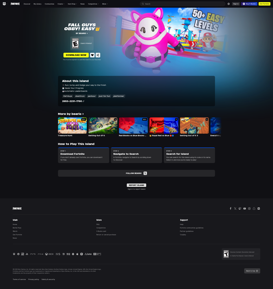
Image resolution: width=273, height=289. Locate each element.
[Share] (98, 55)
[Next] (216, 126)
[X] (145, 173)
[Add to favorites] (92, 55)
